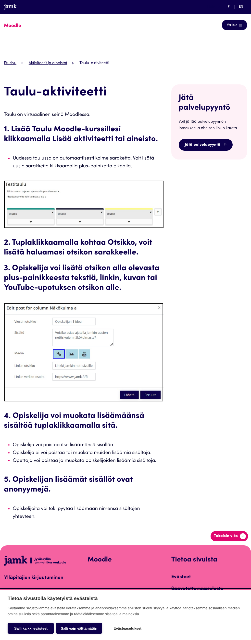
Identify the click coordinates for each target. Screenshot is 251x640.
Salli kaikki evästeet (31, 628)
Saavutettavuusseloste (197, 589)
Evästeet (181, 577)
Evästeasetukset (127, 628)
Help (213, 7)
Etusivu (10, 63)
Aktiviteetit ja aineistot (48, 63)
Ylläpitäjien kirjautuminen (33, 577)
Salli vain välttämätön (79, 628)
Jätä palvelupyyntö (202, 145)
